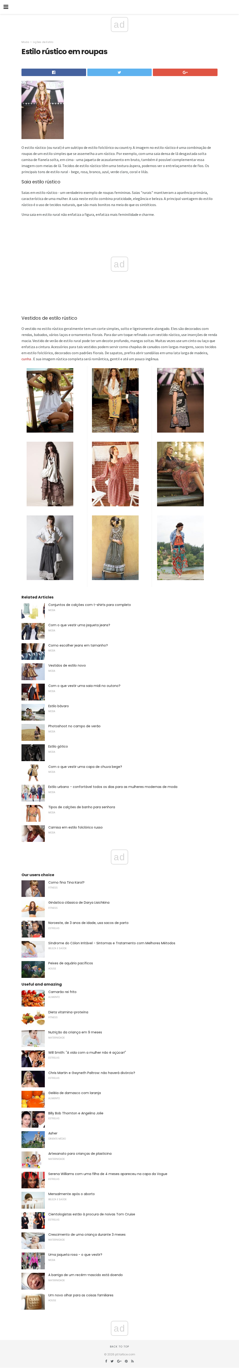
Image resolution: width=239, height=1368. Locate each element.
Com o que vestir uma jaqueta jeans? (79, 625)
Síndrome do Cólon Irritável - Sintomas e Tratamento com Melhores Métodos (111, 943)
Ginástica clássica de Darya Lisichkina (78, 902)
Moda (25, 42)
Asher (52, 1133)
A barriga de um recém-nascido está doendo (85, 1275)
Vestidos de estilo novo (67, 665)
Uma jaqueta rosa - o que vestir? (75, 1254)
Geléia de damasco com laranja (74, 1093)
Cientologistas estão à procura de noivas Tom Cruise (91, 1214)
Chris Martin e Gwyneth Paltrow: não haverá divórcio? (91, 1073)
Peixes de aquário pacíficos (70, 963)
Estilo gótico (58, 746)
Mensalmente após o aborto (71, 1194)
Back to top (119, 1346)
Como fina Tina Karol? (66, 882)
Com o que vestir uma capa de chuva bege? (85, 766)
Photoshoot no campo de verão (74, 726)
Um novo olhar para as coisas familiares (80, 1295)
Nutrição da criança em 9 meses (75, 1032)
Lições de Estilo (43, 42)
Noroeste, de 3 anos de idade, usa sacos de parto (88, 922)
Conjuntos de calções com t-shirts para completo (89, 604)
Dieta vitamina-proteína (68, 1012)
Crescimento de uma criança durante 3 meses (87, 1234)
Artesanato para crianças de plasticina (80, 1153)
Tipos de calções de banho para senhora (81, 807)
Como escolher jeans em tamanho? (78, 645)
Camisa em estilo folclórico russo (75, 827)
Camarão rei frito (62, 992)
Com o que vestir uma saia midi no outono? (84, 685)
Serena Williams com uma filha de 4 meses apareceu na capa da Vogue (107, 1174)
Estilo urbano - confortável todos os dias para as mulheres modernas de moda (112, 786)
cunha (26, 359)
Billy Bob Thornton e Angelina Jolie (75, 1113)
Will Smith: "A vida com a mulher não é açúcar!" (87, 1052)
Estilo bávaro (58, 706)
